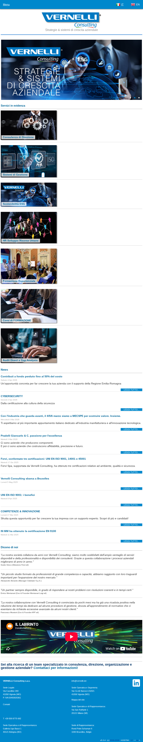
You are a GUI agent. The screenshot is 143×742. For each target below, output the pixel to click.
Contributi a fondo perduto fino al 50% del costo (31, 376)
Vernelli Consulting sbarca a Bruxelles (25, 478)
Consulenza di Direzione (18, 137)
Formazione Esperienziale (19, 281)
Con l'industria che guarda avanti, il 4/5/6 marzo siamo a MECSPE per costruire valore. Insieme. (61, 415)
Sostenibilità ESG (14, 203)
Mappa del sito (78, 700)
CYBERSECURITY (12, 396)
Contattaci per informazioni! (56, 668)
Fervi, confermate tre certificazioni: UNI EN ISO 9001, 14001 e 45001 (43, 458)
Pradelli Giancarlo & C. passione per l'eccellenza (31, 435)
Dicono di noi (9, 547)
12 (132, 740)
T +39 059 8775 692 (12, 718)
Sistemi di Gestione (15, 174)
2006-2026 (114, 740)
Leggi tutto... (131, 390)
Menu (6, 4)
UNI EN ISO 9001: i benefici (18, 494)
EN (138, 4)
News (4, 369)
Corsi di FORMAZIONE (17, 320)
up (137, 740)
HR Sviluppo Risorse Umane (21, 240)
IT (122, 4)
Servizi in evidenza (13, 105)
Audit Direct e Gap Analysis (20, 360)
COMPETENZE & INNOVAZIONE (20, 511)
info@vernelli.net (79, 681)
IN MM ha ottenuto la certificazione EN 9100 (28, 531)
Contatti (6, 704)
